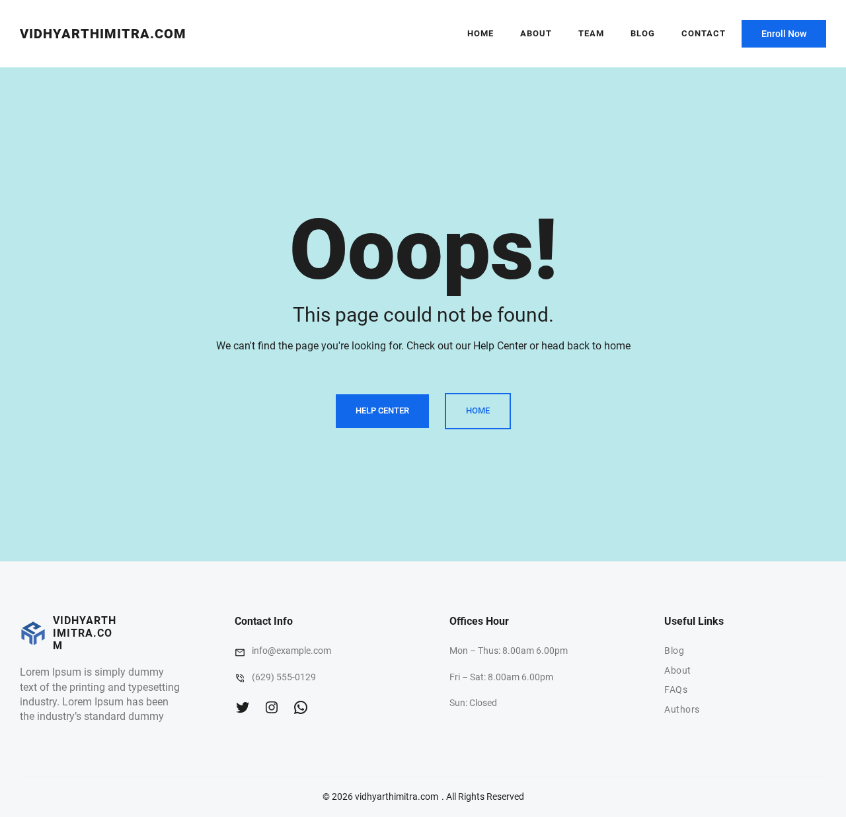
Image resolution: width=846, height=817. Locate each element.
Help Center (382, 410)
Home (480, 33)
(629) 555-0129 (284, 677)
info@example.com (291, 650)
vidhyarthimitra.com (103, 34)
